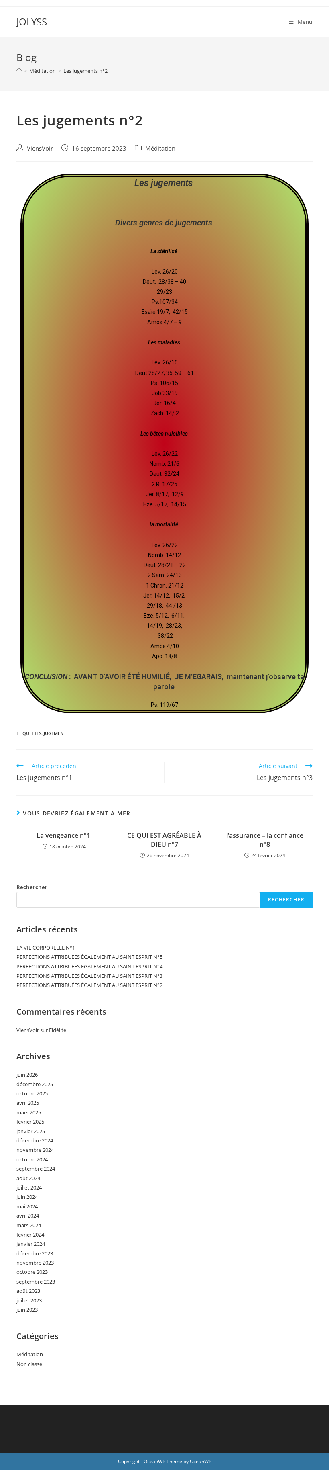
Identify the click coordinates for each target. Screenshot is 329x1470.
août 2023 (28, 1290)
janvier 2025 (30, 1131)
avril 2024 (27, 1215)
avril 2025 (27, 1102)
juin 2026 (27, 1074)
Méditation (160, 148)
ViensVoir (40, 148)
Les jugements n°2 (85, 70)
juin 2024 (27, 1196)
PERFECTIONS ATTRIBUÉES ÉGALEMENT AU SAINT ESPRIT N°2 (89, 985)
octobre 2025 (32, 1093)
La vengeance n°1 (64, 835)
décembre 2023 (34, 1253)
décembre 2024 (34, 1140)
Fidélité (57, 1030)
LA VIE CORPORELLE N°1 (45, 947)
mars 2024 (28, 1225)
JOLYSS (31, 21)
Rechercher (31, 887)
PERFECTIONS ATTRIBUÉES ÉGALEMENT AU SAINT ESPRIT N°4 (89, 966)
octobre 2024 (32, 1159)
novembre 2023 (35, 1262)
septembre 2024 (35, 1168)
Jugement (55, 733)
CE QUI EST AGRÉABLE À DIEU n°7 (164, 840)
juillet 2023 (29, 1300)
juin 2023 (27, 1309)
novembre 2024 (35, 1149)
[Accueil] (19, 70)
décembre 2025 (34, 1084)
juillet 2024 (29, 1187)
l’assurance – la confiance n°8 (264, 840)
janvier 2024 (30, 1243)
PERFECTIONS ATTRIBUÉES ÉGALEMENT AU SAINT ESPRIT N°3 (89, 975)
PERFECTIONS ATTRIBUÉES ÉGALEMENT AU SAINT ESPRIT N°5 (89, 956)
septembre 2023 (35, 1281)
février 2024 (30, 1234)
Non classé (29, 1364)
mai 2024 (27, 1206)
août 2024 (28, 1178)
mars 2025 (28, 1112)
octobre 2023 (32, 1272)
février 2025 (30, 1121)
